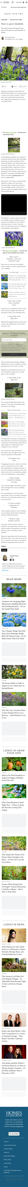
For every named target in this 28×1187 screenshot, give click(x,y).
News (21, 39)
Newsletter (23, 86)
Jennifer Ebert (11, 37)
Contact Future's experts (10, 1145)
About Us (6, 1141)
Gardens (4, 19)
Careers (6, 1166)
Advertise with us (8, 1148)
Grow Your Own (16, 19)
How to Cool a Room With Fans (18, 7)
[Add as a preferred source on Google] (14, 1134)
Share (5, 86)
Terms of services (18, 344)
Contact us (6, 1152)
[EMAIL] (13, 560)
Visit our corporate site (16, 1126)
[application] (14, 203)
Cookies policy (7, 1163)
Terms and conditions (9, 1156)
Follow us (15, 86)
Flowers (4, 550)
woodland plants (16, 175)
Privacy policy (7, 1159)
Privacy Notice (20, 345)
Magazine (19, 2)
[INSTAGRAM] (11, 560)
